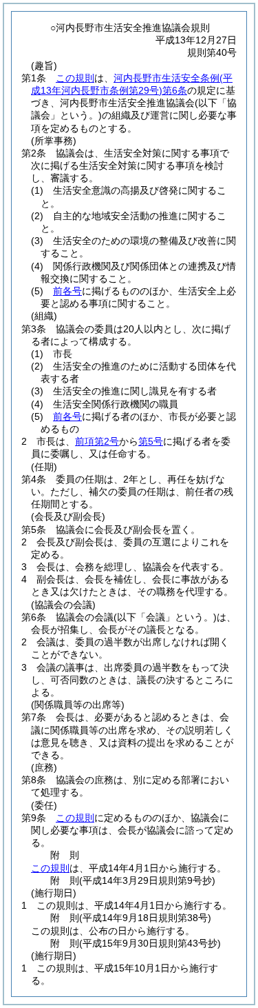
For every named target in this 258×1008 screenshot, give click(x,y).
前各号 (67, 290)
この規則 (75, 77)
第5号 (150, 441)
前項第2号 (97, 441)
